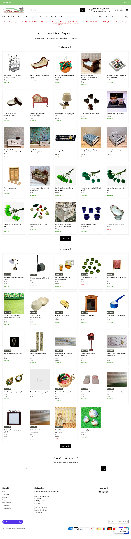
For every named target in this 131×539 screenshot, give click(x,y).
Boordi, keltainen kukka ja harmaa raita (63, 355)
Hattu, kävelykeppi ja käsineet (39, 278)
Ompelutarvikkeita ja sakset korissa (64, 393)
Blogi (127, 17)
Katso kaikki (65, 239)
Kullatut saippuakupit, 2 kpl (13, 392)
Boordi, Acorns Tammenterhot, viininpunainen (116, 355)
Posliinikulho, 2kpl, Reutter (115, 114)
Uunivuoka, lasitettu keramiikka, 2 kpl (10, 115)
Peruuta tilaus (6, 503)
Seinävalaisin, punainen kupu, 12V (116, 278)
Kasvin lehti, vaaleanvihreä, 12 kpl (13, 225)
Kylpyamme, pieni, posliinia (115, 224)
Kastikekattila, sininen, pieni (116, 315)
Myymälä (53, 17)
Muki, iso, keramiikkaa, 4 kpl (90, 114)
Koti (3, 17)
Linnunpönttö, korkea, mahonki (88, 355)
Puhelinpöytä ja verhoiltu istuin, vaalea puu (38, 115)
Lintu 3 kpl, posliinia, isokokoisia (87, 431)
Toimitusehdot (6, 508)
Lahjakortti (44, 17)
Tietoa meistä (63, 17)
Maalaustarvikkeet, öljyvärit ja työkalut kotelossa (116, 76)
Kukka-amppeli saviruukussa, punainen (64, 76)
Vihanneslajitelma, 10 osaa (38, 224)
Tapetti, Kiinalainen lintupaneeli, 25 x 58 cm (37, 151)
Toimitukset (5, 506)
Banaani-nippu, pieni (62, 315)
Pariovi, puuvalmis (10, 188)
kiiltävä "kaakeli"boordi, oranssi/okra (37, 431)
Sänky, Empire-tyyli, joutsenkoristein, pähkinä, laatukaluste (89, 77)
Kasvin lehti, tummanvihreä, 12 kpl (116, 189)
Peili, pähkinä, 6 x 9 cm (88, 315)
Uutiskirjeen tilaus (116, 17)
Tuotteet (11, 17)
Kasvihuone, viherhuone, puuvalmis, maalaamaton (63, 225)
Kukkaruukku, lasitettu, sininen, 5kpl (88, 225)
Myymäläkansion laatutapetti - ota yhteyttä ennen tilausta (39, 393)
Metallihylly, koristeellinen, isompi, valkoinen (12, 76)
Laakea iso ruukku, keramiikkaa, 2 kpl (36, 316)
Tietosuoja (5, 494)
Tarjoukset (33, 17)
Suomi (125, 2)
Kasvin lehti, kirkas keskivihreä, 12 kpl (91, 189)
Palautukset (5, 500)
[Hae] (82, 10)
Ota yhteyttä (103, 17)
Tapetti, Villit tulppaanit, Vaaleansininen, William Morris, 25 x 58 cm (14, 152)
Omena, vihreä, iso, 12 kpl (89, 277)
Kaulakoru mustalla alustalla (13, 354)
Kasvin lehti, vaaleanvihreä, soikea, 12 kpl (64, 189)
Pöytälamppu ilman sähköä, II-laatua (13, 278)
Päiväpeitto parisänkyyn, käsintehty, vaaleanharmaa (115, 151)
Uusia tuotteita (23, 17)
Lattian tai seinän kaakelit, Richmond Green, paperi (12, 316)
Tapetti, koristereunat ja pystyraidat (63, 431)
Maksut (4, 497)
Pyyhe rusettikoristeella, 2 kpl (90, 392)
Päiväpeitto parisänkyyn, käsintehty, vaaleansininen (89, 151)
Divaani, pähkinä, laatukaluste (39, 75)
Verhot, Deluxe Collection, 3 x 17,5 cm (39, 355)
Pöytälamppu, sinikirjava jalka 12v (65, 115)
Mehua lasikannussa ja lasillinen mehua (62, 278)
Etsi (3, 492)
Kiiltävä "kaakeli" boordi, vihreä (117, 392)
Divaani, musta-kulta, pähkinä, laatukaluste (39, 189)
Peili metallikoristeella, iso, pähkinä (12, 431)
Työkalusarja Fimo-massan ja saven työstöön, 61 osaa (64, 151)
